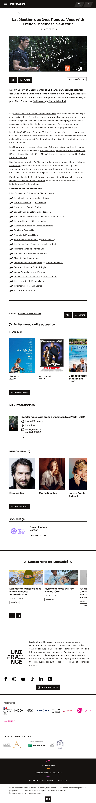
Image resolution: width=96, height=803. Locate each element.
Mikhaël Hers (47, 154)
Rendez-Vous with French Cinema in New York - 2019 (53, 417)
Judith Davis (78, 154)
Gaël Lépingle (39, 267)
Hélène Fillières (16, 154)
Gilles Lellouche (38, 221)
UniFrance (53, 89)
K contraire (19, 290)
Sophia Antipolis (21, 272)
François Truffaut (48, 244)
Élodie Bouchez (52, 162)
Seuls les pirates (22, 267)
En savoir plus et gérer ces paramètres (25, 793)
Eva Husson (79, 150)
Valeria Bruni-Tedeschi (40, 211)
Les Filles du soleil (22, 202)
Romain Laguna (38, 281)
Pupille (17, 230)
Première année (21, 248)
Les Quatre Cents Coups (25, 244)
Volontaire (19, 285)
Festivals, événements (76, 79)
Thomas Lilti (38, 248)
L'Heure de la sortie (23, 225)
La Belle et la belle (22, 198)
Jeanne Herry (30, 230)
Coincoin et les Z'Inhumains (27, 276)
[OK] (48, 799)
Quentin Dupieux (34, 207)
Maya (16, 258)
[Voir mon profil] (88, 4)
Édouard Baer (67, 162)
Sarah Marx (33, 290)
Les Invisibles (20, 253)
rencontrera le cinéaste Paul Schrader (27, 180)
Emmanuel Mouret (18, 157)
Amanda (18, 235)
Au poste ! (18, 207)
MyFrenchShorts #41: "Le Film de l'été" (59, 590)
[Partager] (13, 80)
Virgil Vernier (39, 272)
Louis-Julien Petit (38, 253)
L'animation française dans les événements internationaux (25, 591)
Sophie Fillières (32, 154)
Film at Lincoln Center (33, 124)
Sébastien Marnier (64, 150)
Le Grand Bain (20, 221)
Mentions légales (48, 765)
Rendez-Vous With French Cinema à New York (44, 93)
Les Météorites (21, 281)
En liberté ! (39, 101)
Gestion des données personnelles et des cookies (48, 781)
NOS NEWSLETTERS (50, 687)
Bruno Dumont (50, 276)
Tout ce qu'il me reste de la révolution (31, 216)
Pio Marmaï (38, 162)
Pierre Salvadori (57, 101)
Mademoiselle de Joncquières (28, 262)
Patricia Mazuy (48, 239)
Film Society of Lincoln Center (28, 89)
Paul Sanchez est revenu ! (26, 239)
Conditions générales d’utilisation (48, 773)
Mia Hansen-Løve (63, 154)
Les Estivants (20, 211)
